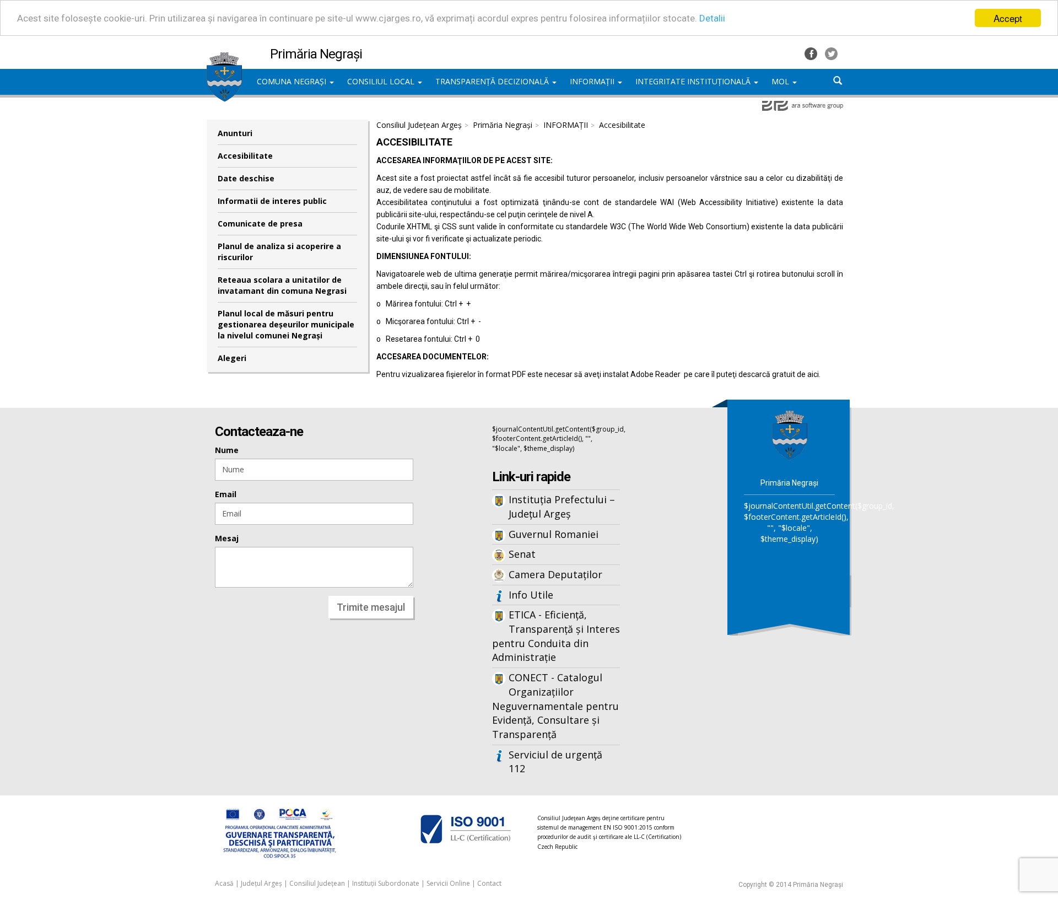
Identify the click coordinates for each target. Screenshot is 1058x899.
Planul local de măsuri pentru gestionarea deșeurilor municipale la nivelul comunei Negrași (286, 324)
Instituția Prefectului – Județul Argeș (562, 506)
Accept (1008, 18)
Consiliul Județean (317, 883)
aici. (814, 374)
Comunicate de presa (260, 223)
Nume (227, 450)
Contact (489, 883)
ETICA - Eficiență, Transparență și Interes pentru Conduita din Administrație (556, 636)
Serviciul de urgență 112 (555, 762)
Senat (522, 554)
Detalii (712, 18)
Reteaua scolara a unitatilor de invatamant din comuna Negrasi (282, 285)
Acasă (224, 883)
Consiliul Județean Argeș (419, 125)
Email (225, 494)
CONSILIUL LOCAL (382, 81)
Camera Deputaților (555, 574)
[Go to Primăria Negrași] (789, 434)
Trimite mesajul (371, 607)
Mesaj (227, 538)
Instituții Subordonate (385, 883)
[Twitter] (831, 52)
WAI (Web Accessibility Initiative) (719, 202)
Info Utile (531, 594)
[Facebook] (812, 52)
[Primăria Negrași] (224, 58)
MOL (781, 81)
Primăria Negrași (502, 125)
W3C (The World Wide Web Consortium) (679, 226)
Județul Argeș (261, 883)
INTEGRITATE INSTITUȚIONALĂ (694, 81)
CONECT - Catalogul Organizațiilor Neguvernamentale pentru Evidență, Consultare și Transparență (555, 706)
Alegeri (232, 358)
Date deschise (246, 178)
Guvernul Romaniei (553, 534)
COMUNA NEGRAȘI (292, 81)
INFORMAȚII (593, 81)
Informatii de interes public (272, 201)
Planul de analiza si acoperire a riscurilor (279, 251)
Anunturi (235, 133)
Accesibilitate (245, 155)
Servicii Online (448, 883)
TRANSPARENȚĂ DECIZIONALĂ (493, 81)
